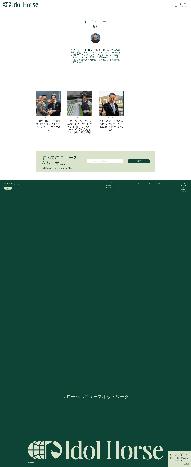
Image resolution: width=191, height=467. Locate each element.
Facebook (183, 189)
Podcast (184, 192)
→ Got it (186, 464)
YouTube (183, 185)
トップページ (112, 183)
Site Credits (31, 462)
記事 (138, 183)
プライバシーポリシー (156, 183)
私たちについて (111, 187)
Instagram (183, 183)
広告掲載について (110, 185)
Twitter (184, 187)
